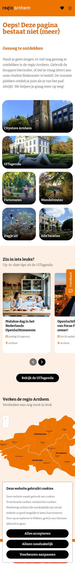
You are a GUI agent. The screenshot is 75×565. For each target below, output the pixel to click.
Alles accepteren (38, 533)
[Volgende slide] (42, 362)
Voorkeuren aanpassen (38, 554)
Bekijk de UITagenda (38, 378)
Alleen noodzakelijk (37, 544)
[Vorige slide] (33, 362)
